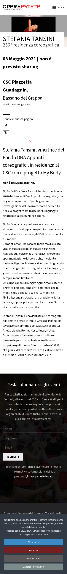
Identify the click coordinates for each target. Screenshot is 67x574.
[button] (58, 7)
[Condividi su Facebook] (6, 126)
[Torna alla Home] (21, 7)
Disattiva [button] (33, 550)
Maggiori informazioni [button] (33, 566)
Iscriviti (13, 457)
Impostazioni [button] (33, 558)
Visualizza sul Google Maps (16, 104)
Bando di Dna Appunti (27, 196)
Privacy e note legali (39, 476)
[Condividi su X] (6, 133)
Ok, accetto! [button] (33, 542)
